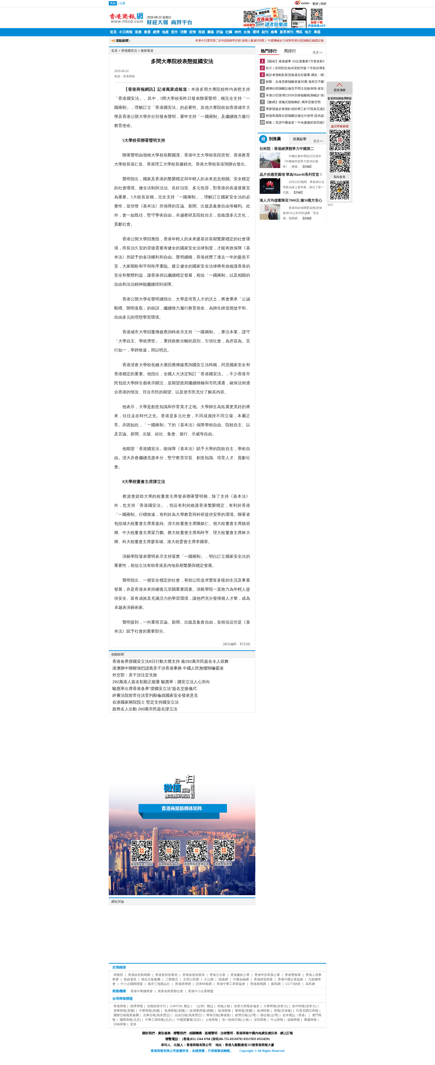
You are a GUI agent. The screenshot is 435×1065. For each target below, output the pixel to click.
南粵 (274, 32)
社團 (228, 32)
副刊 (265, 32)
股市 (174, 32)
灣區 (299, 32)
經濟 (156, 32)
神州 (237, 32)
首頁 (113, 32)
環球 (256, 32)
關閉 (330, 205)
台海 (247, 32)
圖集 (210, 32)
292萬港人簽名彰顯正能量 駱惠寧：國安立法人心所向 (161, 682)
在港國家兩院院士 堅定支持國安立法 (145, 702)
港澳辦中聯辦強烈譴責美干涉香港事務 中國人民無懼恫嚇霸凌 (168, 668)
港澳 (138, 32)
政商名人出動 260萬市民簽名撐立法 (144, 709)
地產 (165, 32)
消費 (183, 32)
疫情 (192, 32)
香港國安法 (129, 50)
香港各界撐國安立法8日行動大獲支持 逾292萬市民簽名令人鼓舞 (170, 661)
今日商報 (126, 32)
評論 (219, 32)
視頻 (201, 32)
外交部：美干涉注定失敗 (134, 675)
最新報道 (147, 50)
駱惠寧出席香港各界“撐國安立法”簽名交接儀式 (154, 688)
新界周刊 (286, 32)
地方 (308, 32)
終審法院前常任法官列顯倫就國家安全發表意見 (155, 695)
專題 (317, 32)
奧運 (147, 32)
